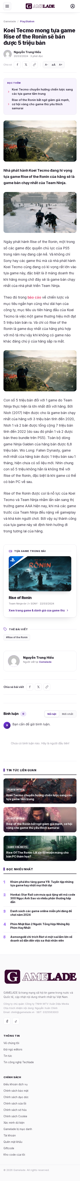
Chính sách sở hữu (15, 1109)
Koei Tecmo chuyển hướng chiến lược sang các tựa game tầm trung (42, 91)
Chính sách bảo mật (15, 1090)
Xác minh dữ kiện (13, 1122)
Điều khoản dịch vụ (15, 1084)
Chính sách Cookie (15, 1116)
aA (54, 64)
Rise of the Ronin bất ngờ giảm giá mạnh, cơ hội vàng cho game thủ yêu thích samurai (41, 104)
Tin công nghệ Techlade (18, 1062)
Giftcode (8, 1148)
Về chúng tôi (11, 1043)
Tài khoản (9, 1135)
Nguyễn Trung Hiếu (27, 52)
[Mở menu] (7, 6)
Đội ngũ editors (12, 1049)
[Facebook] (17, 64)
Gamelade (9, 21)
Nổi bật (51, 713)
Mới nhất (67, 713)
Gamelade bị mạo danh (17, 1129)
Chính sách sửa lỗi (14, 1103)
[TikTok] (15, 1021)
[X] (25, 64)
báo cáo (34, 297)
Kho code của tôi (14, 1154)
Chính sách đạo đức (16, 1097)
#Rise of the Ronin (17, 637)
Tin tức (7, 1055)
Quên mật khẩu (12, 1141)
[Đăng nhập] (73, 6)
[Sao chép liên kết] (34, 64)
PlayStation (27, 21)
